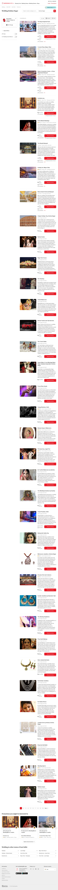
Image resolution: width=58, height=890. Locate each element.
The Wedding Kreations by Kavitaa (46, 491)
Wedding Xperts (42, 766)
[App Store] (19, 873)
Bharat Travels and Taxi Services (46, 320)
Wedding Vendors (33, 3)
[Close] (15, 18)
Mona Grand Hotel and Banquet (46, 191)
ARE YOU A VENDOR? (52, 1)
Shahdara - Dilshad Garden (7, 853)
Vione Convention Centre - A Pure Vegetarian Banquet (46, 72)
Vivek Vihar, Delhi (23, 853)
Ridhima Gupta (41, 787)
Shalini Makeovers (42, 299)
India (47, 869)
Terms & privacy (4, 870)
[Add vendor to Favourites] (35, 22)
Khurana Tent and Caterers (44, 575)
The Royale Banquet (43, 143)
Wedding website (5, 880)
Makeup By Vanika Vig (43, 533)
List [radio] (43, 18)
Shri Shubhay (41, 278)
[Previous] (2, 828)
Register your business (6, 873)
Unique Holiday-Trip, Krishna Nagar (46, 216)
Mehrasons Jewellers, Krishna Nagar (47, 554)
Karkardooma (4, 855)
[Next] (56, 828)
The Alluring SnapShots (44, 616)
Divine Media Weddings (43, 120)
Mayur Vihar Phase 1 (43, 850)
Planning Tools (18, 3)
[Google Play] (25, 873)
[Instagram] (38, 869)
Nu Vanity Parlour (42, 701)
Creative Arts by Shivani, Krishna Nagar (46, 723)
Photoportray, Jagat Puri (44, 449)
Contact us (4, 868)
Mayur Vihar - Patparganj (25, 855)
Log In (49, 3)
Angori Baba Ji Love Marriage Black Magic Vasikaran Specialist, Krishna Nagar (46, 364)
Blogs (38, 3)
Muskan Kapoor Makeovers (44, 428)
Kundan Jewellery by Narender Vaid (47, 596)
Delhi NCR (8, 7)
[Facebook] (31, 869)
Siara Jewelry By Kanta (43, 660)
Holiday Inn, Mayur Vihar (44, 167)
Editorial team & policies (6, 876)
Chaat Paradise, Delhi (43, 511)
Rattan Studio (41, 237)
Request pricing (50, 36)
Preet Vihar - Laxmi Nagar (44, 855)
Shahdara (3, 850)
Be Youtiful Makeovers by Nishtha (46, 470)
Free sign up (53, 3)
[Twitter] (33, 869)
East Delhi (14, 7)
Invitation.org (41, 98)
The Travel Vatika (42, 341)
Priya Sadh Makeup (42, 639)
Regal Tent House (42, 258)
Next (46, 808)
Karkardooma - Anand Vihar (44, 853)
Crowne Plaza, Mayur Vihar (44, 47)
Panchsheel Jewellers (43, 681)
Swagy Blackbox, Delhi (43, 407)
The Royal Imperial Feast (44, 21)
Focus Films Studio (42, 386)
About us (3, 875)
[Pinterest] (36, 869)
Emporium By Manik (42, 745)
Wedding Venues (25, 3)
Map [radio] (54, 18)
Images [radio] (48, 18)
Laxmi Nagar (22, 850)
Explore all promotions (28, 841)
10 (42, 808)
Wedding (3, 7)
